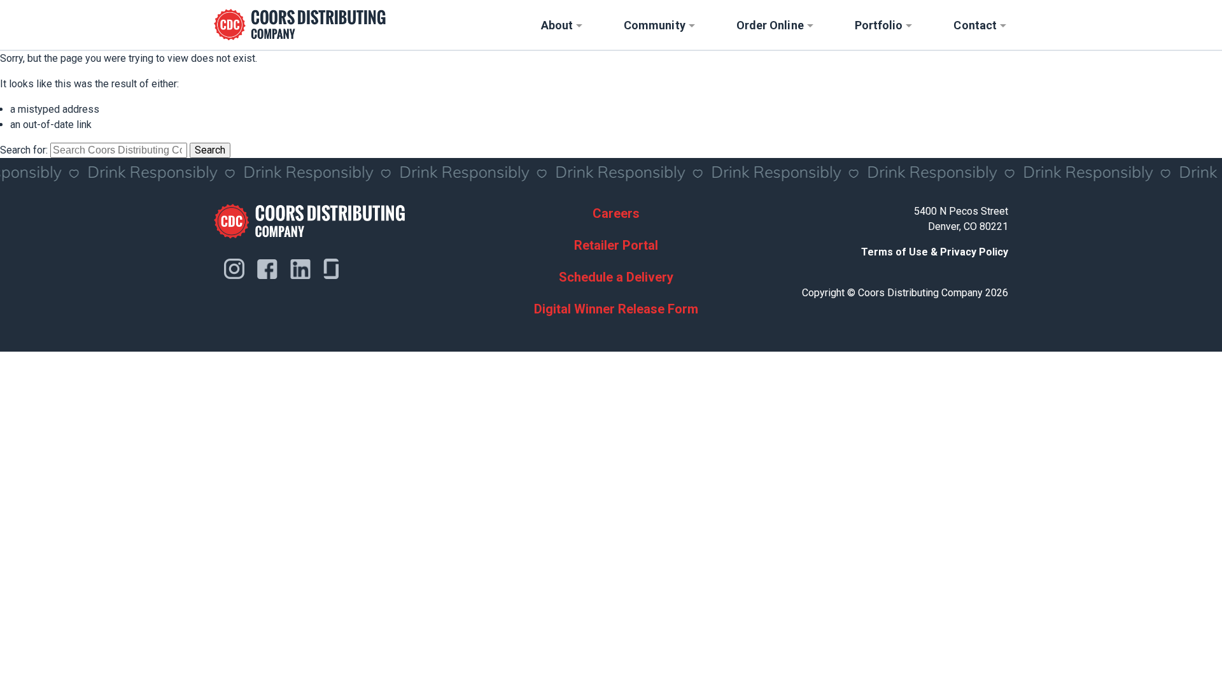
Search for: (24, 150)
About (557, 25)
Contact (975, 25)
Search (210, 150)
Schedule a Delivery (616, 277)
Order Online (770, 25)
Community (654, 25)
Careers (616, 213)
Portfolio (879, 25)
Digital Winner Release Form (616, 309)
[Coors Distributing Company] (300, 24)
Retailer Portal (616, 245)
